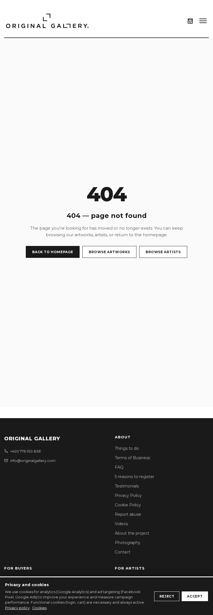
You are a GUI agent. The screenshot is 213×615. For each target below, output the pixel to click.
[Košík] (190, 21)
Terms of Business (132, 457)
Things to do (127, 448)
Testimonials (127, 486)
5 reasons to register (134, 476)
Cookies (39, 608)
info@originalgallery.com (32, 460)
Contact (122, 552)
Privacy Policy (128, 495)
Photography (127, 542)
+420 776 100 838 (25, 451)
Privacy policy (17, 608)
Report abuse (128, 514)
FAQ (119, 467)
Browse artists (163, 252)
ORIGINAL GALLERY (32, 439)
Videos (121, 523)
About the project (132, 533)
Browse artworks (109, 252)
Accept (195, 596)
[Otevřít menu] (203, 20)
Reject (166, 596)
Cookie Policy (128, 504)
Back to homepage (52, 252)
